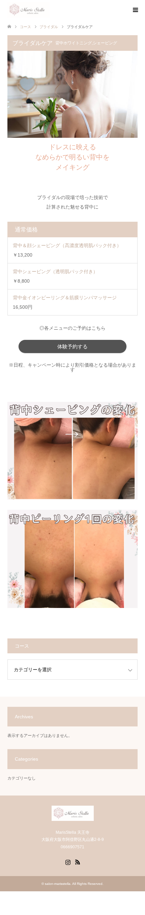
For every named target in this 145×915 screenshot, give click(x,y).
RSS (77, 861)
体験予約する (72, 346)
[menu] (135, 10)
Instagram (67, 861)
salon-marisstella (57, 884)
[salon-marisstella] (28, 10)
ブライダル (48, 27)
